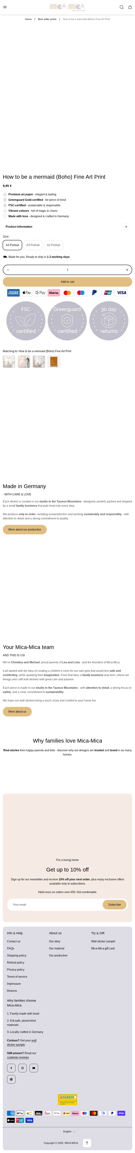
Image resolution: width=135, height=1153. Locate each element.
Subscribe (114, 904)
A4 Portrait (12, 245)
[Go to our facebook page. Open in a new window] (11, 1068)
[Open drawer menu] (5, 7)
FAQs (10, 948)
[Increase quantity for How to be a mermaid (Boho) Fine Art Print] (127, 269)
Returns (12, 990)
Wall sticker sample (103, 941)
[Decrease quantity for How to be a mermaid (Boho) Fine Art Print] (8, 269)
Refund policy (15, 962)
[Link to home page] (67, 1099)
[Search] (122, 7)
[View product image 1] (17, 163)
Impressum (14, 983)
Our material (56, 948)
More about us (17, 711)
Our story (54, 941)
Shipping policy (16, 955)
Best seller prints (47, 19)
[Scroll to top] (87, 1143)
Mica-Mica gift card (103, 948)
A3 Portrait (33, 245)
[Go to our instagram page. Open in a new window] (22, 1068)
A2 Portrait (53, 245)
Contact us (13, 941)
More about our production (24, 529)
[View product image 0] (7, 163)
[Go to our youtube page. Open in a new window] (34, 1068)
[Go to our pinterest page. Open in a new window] (11, 1079)
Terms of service (17, 976)
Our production (58, 955)
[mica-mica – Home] (67, 7)
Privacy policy (15, 969)
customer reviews (18, 1057)
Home (28, 19)
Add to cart (67, 281)
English (67, 1131)
